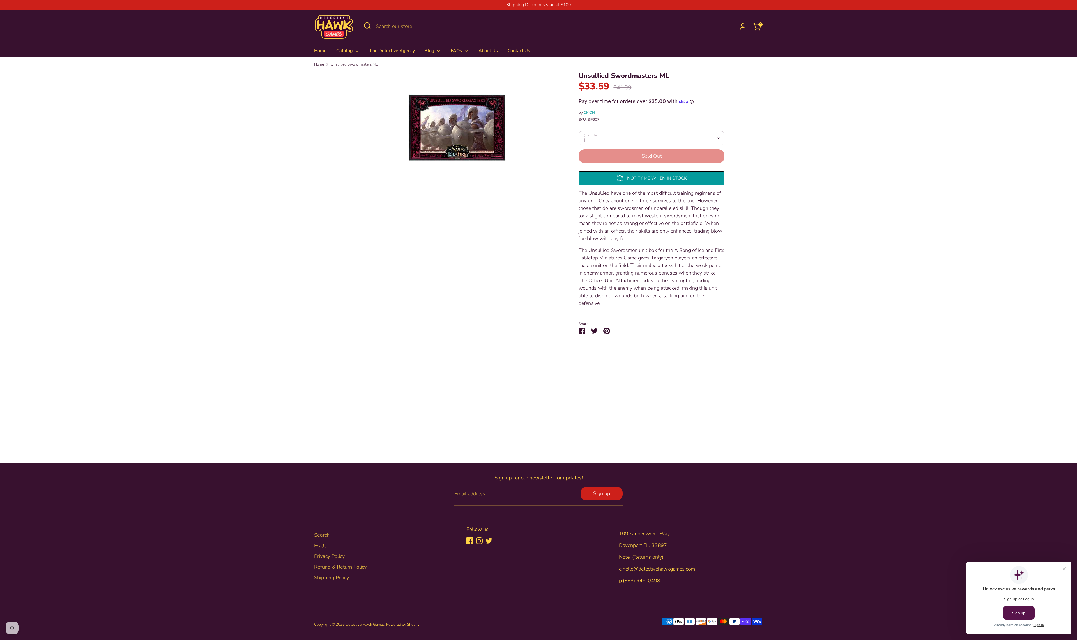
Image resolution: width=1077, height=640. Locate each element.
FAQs (457, 51)
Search (322, 535)
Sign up (601, 493)
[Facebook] (469, 540)
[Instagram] (479, 540)
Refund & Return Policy (340, 567)
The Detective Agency (392, 51)
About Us (488, 51)
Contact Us (519, 51)
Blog (430, 51)
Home (320, 51)
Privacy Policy (329, 556)
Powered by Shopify (403, 624)
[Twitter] (488, 540)
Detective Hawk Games (365, 624)
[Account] (742, 26)
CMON (589, 112)
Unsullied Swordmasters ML (354, 64)
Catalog (345, 51)
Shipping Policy (331, 577)
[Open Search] (367, 25)
